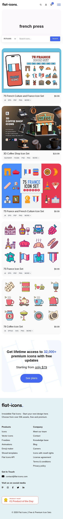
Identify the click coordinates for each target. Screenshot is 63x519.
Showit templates (10, 453)
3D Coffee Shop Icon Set (16, 153)
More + (28, 100)
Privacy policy (39, 466)
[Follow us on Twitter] (18, 487)
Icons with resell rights (43, 453)
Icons (4, 431)
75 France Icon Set (13, 269)
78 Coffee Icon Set (13, 326)
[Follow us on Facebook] (12, 487)
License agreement (42, 457)
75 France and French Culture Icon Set (24, 211)
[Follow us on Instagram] (8, 487)
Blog (35, 444)
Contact (36, 436)
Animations (7, 444)
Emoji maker (7, 448)
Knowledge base (40, 440)
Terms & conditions (42, 461)
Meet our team (40, 431)
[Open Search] (40, 4)
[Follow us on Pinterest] (2, 487)
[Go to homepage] (10, 4)
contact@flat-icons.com (17, 476)
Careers (37, 448)
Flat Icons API (8, 457)
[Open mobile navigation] (59, 5)
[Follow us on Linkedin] (23, 487)
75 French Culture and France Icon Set (24, 96)
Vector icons (7, 436)
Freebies (6, 440)
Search (55, 39)
